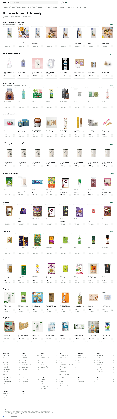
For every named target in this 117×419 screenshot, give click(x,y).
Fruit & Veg (11, 357)
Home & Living (62, 7)
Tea (49, 355)
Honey (86, 355)
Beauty (34, 7)
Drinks (18, 7)
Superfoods (67, 362)
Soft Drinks (49, 364)
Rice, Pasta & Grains (11, 359)
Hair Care (105, 357)
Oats (86, 362)
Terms (25, 409)
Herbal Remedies (67, 367)
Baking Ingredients (30, 379)
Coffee (49, 362)
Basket (65, 2)
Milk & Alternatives (49, 359)
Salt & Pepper (11, 362)
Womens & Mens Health (67, 374)
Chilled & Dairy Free (42, 7)
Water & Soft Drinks (49, 357)
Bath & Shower (105, 355)
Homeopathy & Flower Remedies (67, 364)
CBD (67, 369)
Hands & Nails (105, 371)
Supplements (67, 359)
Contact (12, 409)
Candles (67, 381)
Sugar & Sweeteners (30, 381)
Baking (49, 7)
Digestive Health (67, 366)
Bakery (69, 7)
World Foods (11, 372)
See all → (112, 24)
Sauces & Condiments (11, 360)
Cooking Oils (11, 367)
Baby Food (11, 395)
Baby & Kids (79, 7)
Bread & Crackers (86, 379)
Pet (73, 7)
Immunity (67, 360)
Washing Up (49, 385)
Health (23, 7)
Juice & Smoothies (49, 360)
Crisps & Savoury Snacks (30, 360)
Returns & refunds (18, 409)
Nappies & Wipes (11, 393)
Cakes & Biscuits (86, 381)
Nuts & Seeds (30, 357)
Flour (30, 383)
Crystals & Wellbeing (67, 385)
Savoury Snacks (30, 367)
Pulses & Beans (11, 371)
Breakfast (29, 7)
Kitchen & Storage (49, 388)
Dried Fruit (30, 362)
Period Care (105, 369)
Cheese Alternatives (11, 381)
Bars (30, 359)
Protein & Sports (67, 357)
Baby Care (11, 397)
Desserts (30, 385)
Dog (105, 379)
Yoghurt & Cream (11, 379)
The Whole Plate (14, 416)
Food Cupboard (7, 7)
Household (55, 7)
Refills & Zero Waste (49, 379)
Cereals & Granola (86, 357)
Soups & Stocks (11, 364)
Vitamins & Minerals (67, 355)
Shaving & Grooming (105, 372)
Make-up (105, 367)
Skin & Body (105, 364)
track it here (22, 413)
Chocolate (30, 355)
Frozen (85, 7)
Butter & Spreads (11, 383)
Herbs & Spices (11, 355)
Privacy (28, 409)
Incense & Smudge (67, 379)
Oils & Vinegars (11, 366)
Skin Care (105, 359)
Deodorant (105, 366)
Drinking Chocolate (49, 367)
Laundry (49, 381)
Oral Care (105, 360)
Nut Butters (86, 359)
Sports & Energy (49, 366)
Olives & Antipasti (30, 366)
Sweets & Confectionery (30, 364)
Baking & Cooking (11, 369)
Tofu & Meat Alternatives (11, 385)
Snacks (13, 7)
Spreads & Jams (86, 360)
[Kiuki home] (6, 2)
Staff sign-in (111, 409)
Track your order (6, 409)
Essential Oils (105, 362)
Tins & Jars (11, 374)
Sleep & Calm (67, 372)
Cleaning (49, 383)
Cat (105, 381)
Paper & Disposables (49, 386)
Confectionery (30, 369)
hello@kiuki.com (16, 413)
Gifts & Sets (67, 383)
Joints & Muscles (67, 371)
